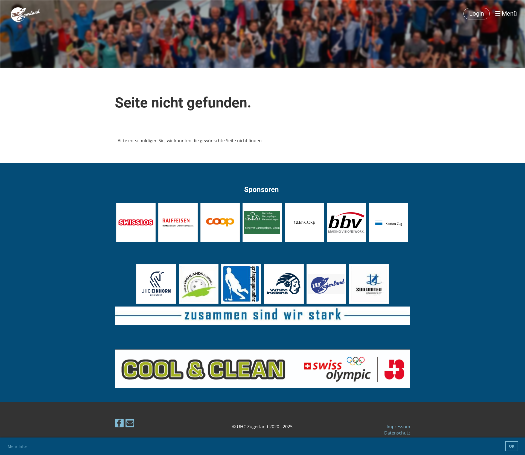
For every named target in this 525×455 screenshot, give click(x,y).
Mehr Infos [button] (18, 446)
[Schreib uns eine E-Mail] (130, 424)
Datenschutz (397, 433)
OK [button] (511, 446)
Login (476, 13)
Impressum (398, 427)
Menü (508, 13)
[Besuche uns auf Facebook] (119, 424)
